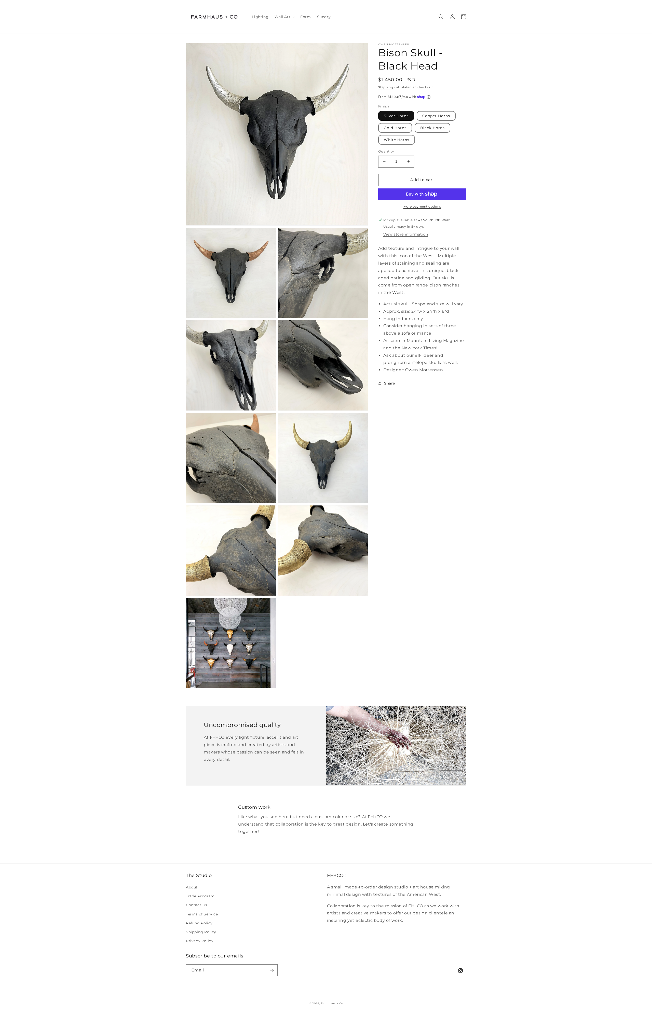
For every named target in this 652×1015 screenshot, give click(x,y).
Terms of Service (202, 914)
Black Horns (432, 128)
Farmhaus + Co (332, 1003)
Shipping (385, 87)
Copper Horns (436, 116)
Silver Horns (396, 116)
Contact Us (196, 905)
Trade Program (200, 896)
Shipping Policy (201, 932)
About (192, 887)
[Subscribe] (271, 970)
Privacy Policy (199, 941)
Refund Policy (199, 923)
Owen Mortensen (424, 369)
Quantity (386, 151)
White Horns (396, 140)
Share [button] (389, 383)
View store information (405, 234)
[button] (284, 16)
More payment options (422, 206)
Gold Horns (395, 128)
